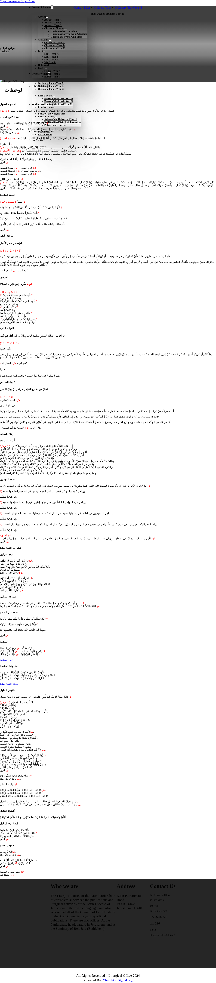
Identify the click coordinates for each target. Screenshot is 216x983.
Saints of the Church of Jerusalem (62, 122)
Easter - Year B (52, 73)
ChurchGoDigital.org (118, 980)
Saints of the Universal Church (60, 119)
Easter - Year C (52, 76)
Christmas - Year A (54, 42)
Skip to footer (28, 1)
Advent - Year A (53, 19)
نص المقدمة (6, 659)
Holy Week (44, 65)
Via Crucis (50, 62)
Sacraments (44, 131)
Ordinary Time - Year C (51, 89)
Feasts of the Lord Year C (58, 104)
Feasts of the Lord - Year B (58, 101)
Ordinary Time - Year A (51, 83)
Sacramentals (45, 134)
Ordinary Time (102, 7)
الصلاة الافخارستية (9, 684)
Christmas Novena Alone (64, 31)
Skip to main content (10, 1)
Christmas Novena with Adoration (69, 34)
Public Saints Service (55, 125)
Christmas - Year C (54, 48)
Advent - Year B (53, 22)
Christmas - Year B (54, 45)
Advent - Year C (53, 25)
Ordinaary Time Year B (128, 7)
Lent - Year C (51, 59)
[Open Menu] (26, 159)
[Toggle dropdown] (52, 7)
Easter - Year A (52, 71)
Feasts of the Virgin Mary (51, 113)
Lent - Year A (51, 54)
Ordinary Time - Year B (51, 86)
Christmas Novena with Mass (66, 36)
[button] (108, 91)
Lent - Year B (51, 56)
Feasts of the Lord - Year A (58, 98)
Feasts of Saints (46, 107)
